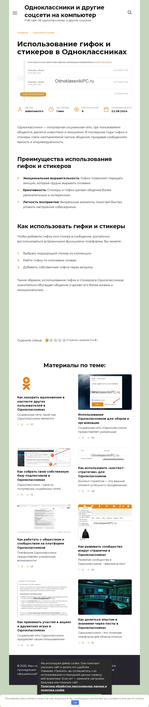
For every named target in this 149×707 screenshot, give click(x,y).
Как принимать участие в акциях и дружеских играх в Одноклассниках (44, 626)
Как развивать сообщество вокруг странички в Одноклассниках (100, 551)
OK (75, 702)
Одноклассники (33, 94)
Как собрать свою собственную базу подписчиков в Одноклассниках (43, 476)
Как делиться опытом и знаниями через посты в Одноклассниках (98, 623)
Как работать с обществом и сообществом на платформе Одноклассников (40, 543)
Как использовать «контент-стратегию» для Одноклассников (101, 472)
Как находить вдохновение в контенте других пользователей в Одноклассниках (41, 403)
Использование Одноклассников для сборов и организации (103, 419)
